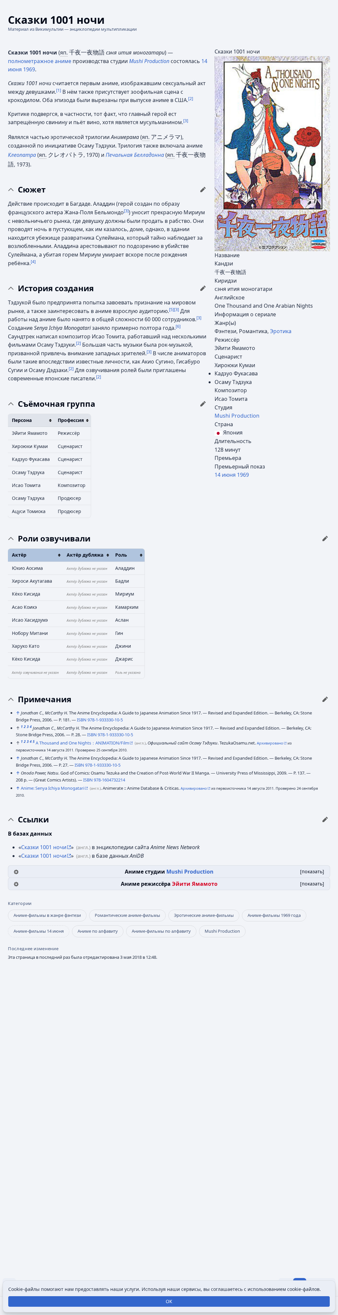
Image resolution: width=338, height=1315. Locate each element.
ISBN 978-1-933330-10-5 (100, 720)
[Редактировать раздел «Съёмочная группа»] (203, 404)
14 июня (225, 474)
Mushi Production (237, 415)
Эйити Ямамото (195, 883)
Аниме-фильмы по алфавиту (161, 931)
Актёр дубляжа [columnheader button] (85, 555)
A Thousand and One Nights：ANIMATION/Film (82, 743)
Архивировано (270, 743)
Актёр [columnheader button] (19, 555)
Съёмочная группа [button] (56, 404)
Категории (20, 903)
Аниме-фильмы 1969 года (274, 915)
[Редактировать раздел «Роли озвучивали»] (325, 538)
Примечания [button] (44, 699)
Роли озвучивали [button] (54, 538)
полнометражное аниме (39, 61)
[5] (171, 309)
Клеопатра (22, 154)
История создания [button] (56, 288)
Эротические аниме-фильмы (204, 915)
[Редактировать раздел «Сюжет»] (203, 189)
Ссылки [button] (33, 819)
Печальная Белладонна (135, 154)
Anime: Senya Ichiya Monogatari (52, 788)
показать (312, 871)
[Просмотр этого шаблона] (16, 871)
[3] (185, 120)
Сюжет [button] (32, 189)
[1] (58, 90)
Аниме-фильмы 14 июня (39, 931)
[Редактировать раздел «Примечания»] (325, 699)
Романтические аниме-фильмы (127, 915)
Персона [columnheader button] (22, 420)
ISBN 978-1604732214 (104, 780)
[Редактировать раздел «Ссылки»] (325, 819)
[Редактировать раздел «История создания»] (203, 288)
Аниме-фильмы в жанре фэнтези (47, 915)
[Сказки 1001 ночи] (272, 153)
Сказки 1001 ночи (43, 847)
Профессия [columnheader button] (71, 420)
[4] (33, 261)
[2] (190, 98)
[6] (178, 326)
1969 (243, 474)
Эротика (280, 331)
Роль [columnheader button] (121, 555)
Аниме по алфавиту (98, 931)
